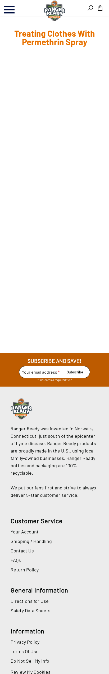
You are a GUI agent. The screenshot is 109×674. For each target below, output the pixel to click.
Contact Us (22, 550)
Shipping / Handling (31, 541)
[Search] (90, 8)
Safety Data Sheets (31, 610)
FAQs (16, 560)
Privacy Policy (25, 642)
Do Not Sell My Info (30, 661)
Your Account (25, 532)
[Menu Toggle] (15, 9)
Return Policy (25, 569)
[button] (100, 8)
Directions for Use (30, 601)
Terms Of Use (25, 651)
